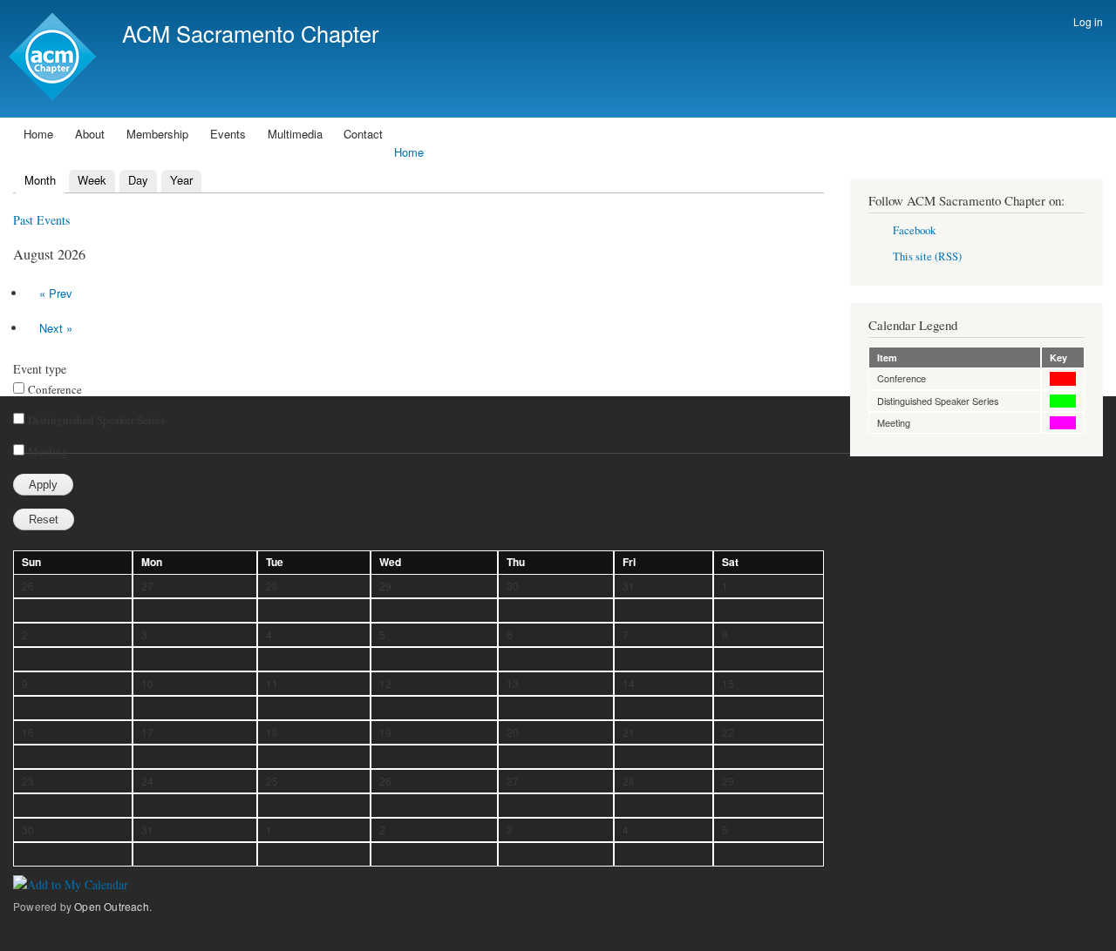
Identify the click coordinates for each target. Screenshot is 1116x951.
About (90, 133)
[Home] (54, 59)
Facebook (914, 230)
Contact (363, 133)
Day (138, 180)
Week (92, 180)
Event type (39, 369)
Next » (55, 328)
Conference (55, 389)
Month (36, 180)
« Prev (55, 293)
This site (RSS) (927, 256)
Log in (1088, 21)
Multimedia (295, 133)
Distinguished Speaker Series (96, 420)
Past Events (41, 220)
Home (38, 133)
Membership (157, 133)
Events (228, 133)
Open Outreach (111, 906)
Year (181, 180)
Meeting (48, 451)
